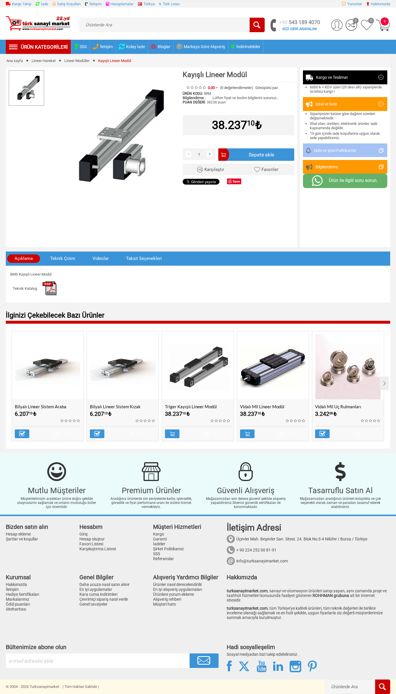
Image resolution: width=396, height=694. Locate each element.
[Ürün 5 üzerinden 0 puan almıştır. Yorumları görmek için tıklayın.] (196, 87)
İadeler (159, 544)
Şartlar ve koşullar (22, 539)
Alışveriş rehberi (167, 599)
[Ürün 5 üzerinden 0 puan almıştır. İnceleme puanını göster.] (70, 421)
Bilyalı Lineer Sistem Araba (40, 406)
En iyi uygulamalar (95, 589)
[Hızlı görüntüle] (57, 434)
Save (236, 181)
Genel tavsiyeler (93, 604)
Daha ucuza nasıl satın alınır (104, 584)
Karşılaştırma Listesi (97, 549)
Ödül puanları (18, 604)
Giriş (83, 534)
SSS (156, 553)
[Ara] (257, 25)
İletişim (12, 589)
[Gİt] (204, 660)
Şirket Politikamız (168, 549)
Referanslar (163, 558)
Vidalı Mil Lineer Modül (262, 406)
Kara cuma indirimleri (98, 594)
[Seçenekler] (22, 433)
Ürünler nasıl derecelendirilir (177, 584)
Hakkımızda (16, 584)
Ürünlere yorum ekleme (173, 594)
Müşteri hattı (164, 604)
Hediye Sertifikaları (22, 594)
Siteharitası (16, 609)
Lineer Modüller (77, 61)
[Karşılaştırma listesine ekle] (67, 434)
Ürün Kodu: (193, 94)
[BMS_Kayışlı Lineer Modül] (113, 136)
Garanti (160, 539)
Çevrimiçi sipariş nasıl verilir (103, 599)
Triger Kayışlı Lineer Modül (191, 406)
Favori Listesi (91, 544)
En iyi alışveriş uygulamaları (177, 589)
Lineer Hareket (44, 61)
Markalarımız (17, 599)
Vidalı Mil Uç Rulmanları (338, 406)
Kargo (158, 534)
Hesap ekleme (18, 534)
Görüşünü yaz (266, 88)
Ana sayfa (14, 61)
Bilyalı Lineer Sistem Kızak (115, 406)
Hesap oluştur (92, 539)
